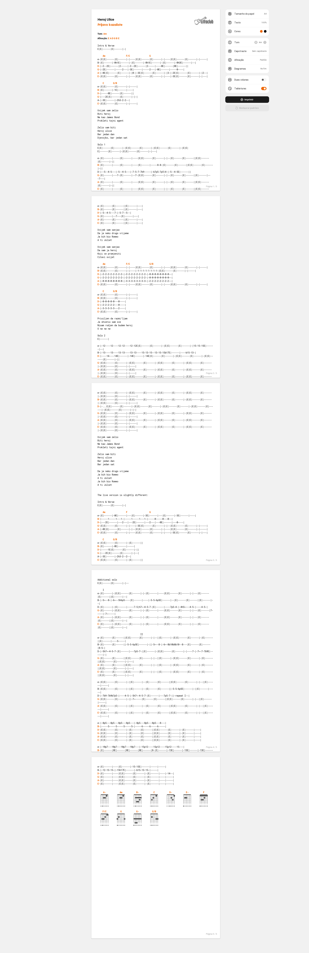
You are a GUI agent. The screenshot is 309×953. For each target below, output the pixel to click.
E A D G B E (113, 38)
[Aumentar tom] (264, 42)
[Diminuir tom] (256, 42)
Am (105, 33)
